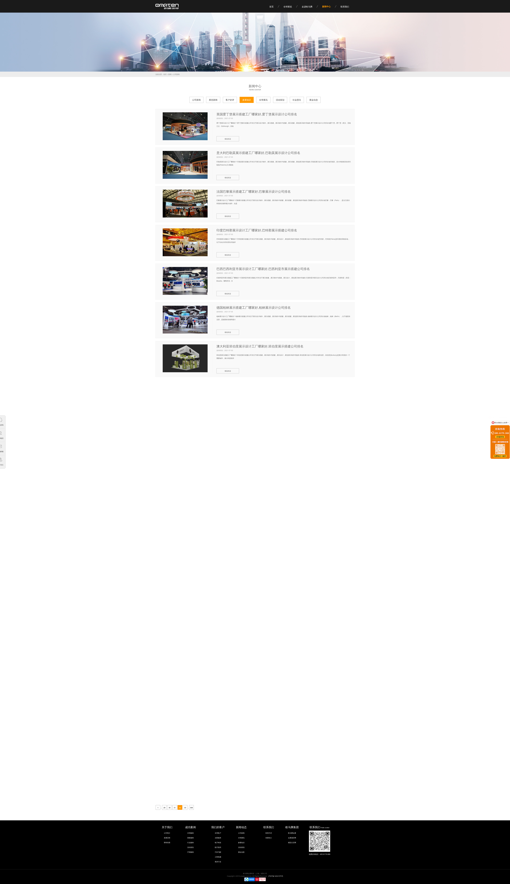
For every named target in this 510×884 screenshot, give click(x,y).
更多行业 (218, 861)
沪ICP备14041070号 (275, 876)
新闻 (169, 74)
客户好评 (230, 99)
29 (164, 807)
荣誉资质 (167, 842)
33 (185, 807)
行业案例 (190, 842)
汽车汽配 (218, 852)
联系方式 (268, 833)
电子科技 (218, 842)
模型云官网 (292, 842)
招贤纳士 (268, 838)
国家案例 (190, 838)
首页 (165, 74)
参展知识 (246, 99)
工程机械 (218, 857)
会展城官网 (292, 838)
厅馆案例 (190, 852)
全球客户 (218, 833)
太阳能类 (218, 838)
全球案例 (190, 833)
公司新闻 (196, 99)
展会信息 (313, 99)
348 (191, 807)
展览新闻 (213, 99)
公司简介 (167, 833)
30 (170, 807)
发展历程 (167, 838)
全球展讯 (263, 99)
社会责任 (297, 99)
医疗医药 (218, 847)
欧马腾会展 (292, 833)
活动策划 (280, 99)
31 (175, 807)
